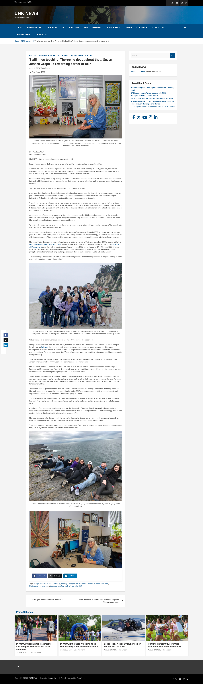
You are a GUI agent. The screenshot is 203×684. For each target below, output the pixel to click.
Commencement (113, 27)
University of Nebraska (69, 586)
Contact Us (41, 34)
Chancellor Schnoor (136, 27)
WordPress (81, 678)
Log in (17, 667)
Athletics (74, 27)
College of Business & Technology (44, 55)
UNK (80, 586)
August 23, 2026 (66, 650)
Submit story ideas (138, 71)
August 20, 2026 (110, 650)
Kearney (64, 584)
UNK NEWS (26, 13)
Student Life (158, 27)
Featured (73, 55)
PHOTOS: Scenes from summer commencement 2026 (152, 98)
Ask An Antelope (56, 27)
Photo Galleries (24, 612)
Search (172, 55)
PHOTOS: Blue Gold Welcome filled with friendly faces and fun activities (79, 645)
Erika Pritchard (35, 653)
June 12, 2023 (34, 68)
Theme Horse (53, 678)
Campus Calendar (92, 27)
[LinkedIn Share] (6, 345)
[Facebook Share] (6, 335)
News (80, 55)
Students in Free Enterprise (39, 586)
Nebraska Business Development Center (93, 584)
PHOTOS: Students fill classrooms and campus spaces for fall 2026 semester (33, 646)
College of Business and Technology (47, 584)
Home (19, 27)
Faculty (64, 55)
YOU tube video (24, 34)
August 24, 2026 (22, 653)
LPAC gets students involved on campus (47, 600)
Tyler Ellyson (45, 68)
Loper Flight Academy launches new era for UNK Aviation (153, 107)
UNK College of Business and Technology (45, 244)
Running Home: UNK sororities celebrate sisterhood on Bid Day (164, 645)
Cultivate (44, 347)
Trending (88, 55)
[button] (5, 349)
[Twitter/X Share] (6, 340)
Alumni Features (35, 27)
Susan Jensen (55, 586)
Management (73, 584)
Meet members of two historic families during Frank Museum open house (99, 601)
